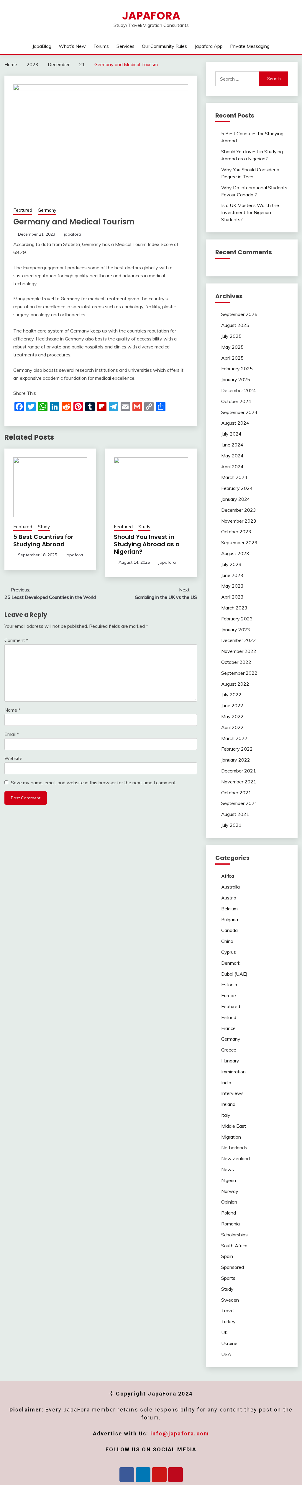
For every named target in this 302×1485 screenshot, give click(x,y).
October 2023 (236, 531)
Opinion (229, 1202)
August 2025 (235, 325)
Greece (228, 1050)
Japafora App (209, 46)
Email (11, 734)
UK (224, 1332)
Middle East (233, 1126)
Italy (225, 1115)
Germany (47, 210)
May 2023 (232, 586)
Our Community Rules (164, 46)
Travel (227, 1310)
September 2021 (239, 803)
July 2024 (231, 434)
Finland (228, 1017)
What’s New (72, 46)
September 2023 (239, 542)
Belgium (229, 909)
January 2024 (235, 499)
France (228, 1028)
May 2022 (232, 716)
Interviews (232, 1093)
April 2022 (232, 727)
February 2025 (237, 368)
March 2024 (234, 477)
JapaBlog (41, 46)
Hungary (230, 1061)
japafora (72, 234)
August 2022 (235, 684)
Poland (228, 1213)
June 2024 (232, 445)
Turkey (228, 1321)
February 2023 (237, 619)
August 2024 (235, 423)
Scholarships (234, 1235)
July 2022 (231, 694)
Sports (228, 1278)
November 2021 (238, 782)
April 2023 (232, 597)
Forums (101, 46)
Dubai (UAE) (234, 974)
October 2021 (236, 793)
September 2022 (239, 673)
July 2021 (231, 825)
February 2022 (237, 749)
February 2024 (237, 488)
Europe (228, 995)
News (227, 1169)
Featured (22, 210)
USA (226, 1354)
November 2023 (238, 521)
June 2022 (232, 705)
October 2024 (236, 401)
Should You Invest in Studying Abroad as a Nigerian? (147, 544)
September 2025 (239, 314)
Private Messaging (250, 46)
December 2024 (238, 390)
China (227, 941)
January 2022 (235, 760)
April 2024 (232, 467)
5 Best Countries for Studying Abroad (43, 540)
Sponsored (232, 1267)
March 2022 (234, 738)
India (226, 1082)
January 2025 (235, 379)
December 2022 (238, 640)
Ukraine (229, 1343)
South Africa (234, 1245)
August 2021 (235, 814)
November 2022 (238, 651)
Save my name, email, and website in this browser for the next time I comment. (94, 782)
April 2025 (232, 358)
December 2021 (238, 771)
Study (44, 526)
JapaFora (151, 15)
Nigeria (228, 1180)
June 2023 (232, 575)
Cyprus (228, 952)
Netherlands (234, 1147)
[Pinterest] (175, 1474)
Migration (231, 1137)
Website (13, 758)
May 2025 (232, 347)
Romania (230, 1224)
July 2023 (231, 564)
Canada (229, 930)
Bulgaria (229, 919)
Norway (229, 1191)
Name (12, 710)
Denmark (230, 963)
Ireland (228, 1104)
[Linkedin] (143, 1474)
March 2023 (234, 608)
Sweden (230, 1300)
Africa (227, 876)
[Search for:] (237, 78)
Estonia (229, 984)
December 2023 (238, 510)
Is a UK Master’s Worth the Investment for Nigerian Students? (250, 212)
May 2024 (232, 456)
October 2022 (236, 662)
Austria (228, 898)
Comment (16, 640)
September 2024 (239, 412)
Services (125, 46)
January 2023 (235, 630)
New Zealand (235, 1158)
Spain (227, 1256)
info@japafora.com (179, 1433)
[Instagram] (159, 1474)
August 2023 (235, 553)
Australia (230, 887)
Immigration (233, 1072)
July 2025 (231, 336)
